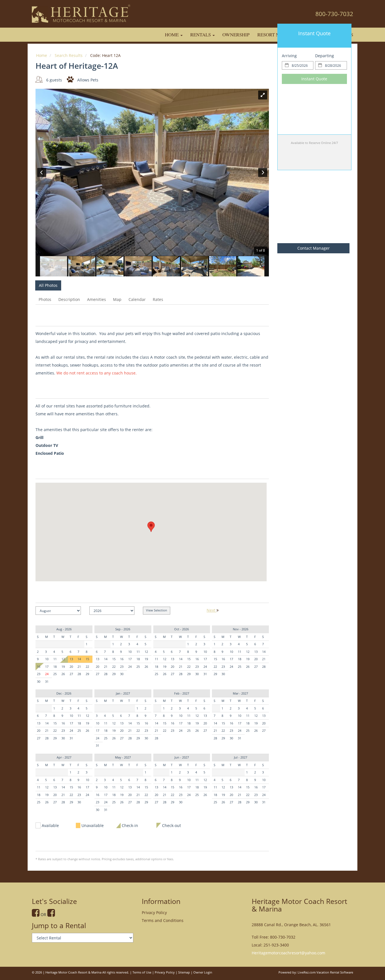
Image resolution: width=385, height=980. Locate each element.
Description (69, 299)
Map (117, 299)
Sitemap (184, 972)
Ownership (235, 34)
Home (172, 34)
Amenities (96, 299)
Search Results (69, 55)
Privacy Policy (154, 912)
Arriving (289, 55)
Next (211, 610)
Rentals (201, 34)
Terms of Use (141, 972)
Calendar (137, 299)
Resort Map (271, 34)
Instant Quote (314, 78)
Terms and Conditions (162, 920)
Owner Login (202, 972)
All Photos (48, 285)
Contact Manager (313, 248)
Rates (158, 299)
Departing (324, 55)
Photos (45, 299)
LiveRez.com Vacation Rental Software (325, 972)
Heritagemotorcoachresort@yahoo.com (288, 952)
